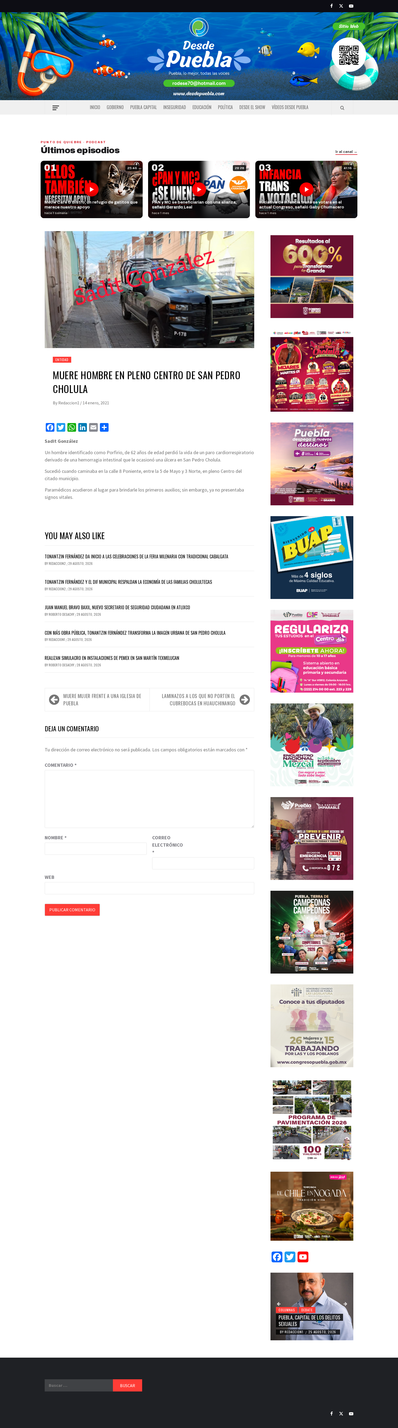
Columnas (287, 1310)
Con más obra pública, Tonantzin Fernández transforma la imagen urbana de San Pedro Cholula (135, 633)
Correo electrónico (165, 844)
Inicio (95, 107)
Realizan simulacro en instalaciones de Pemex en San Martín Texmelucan (112, 658)
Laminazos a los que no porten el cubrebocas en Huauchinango (199, 699)
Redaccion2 (58, 563)
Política (225, 107)
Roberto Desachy (62, 614)
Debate (307, 1310)
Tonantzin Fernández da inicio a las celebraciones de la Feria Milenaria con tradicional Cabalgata (136, 556)
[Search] (342, 107)
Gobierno (115, 107)
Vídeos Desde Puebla (290, 107)
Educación (202, 107)
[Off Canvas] (55, 107)
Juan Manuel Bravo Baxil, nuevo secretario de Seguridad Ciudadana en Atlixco (117, 607)
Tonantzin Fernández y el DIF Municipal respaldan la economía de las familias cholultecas (128, 582)
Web (49, 877)
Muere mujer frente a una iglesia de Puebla (102, 699)
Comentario (61, 765)
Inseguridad (174, 107)
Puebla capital (143, 107)
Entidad (62, 359)
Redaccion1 (69, 402)
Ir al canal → (346, 152)
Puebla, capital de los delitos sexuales (309, 1320)
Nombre (56, 837)
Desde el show (252, 107)
